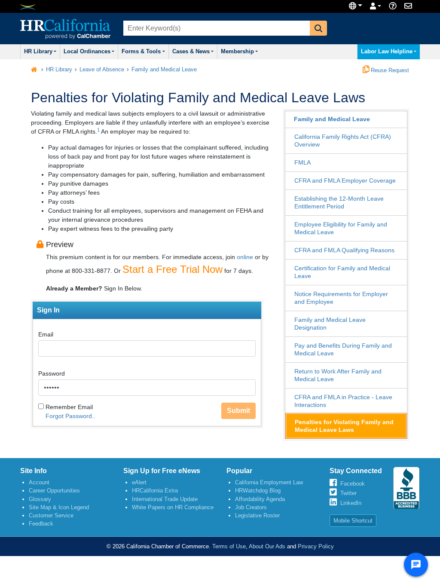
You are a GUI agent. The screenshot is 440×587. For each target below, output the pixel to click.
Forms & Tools (141, 52)
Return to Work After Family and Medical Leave (338, 375)
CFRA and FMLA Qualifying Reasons (344, 250)
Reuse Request (389, 70)
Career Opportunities (54, 490)
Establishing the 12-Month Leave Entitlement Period (339, 202)
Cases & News (191, 52)
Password (51, 373)
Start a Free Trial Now (172, 269)
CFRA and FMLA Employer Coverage (345, 180)
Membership (237, 52)
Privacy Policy (316, 546)
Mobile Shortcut (353, 520)
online (245, 257)
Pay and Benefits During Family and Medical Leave (343, 349)
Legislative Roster (257, 515)
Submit (238, 410)
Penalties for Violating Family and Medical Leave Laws (344, 426)
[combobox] (215, 28)
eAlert (139, 482)
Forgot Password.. (70, 416)
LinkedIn (350, 503)
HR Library (38, 52)
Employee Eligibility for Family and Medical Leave (340, 228)
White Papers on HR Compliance (173, 507)
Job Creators (251, 507)
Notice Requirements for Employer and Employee (341, 297)
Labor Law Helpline (386, 52)
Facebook (352, 483)
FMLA (302, 162)
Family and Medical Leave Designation (330, 323)
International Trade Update (165, 499)
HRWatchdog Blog (258, 490)
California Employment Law (269, 482)
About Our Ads (267, 546)
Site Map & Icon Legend (59, 507)
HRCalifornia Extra (155, 490)
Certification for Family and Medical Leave (342, 272)
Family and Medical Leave (164, 70)
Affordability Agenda (260, 499)
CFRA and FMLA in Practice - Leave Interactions (343, 401)
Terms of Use (229, 546)
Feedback (41, 523)
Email (45, 334)
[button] (318, 28)
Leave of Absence (101, 70)
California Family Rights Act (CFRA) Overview (342, 140)
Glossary (40, 499)
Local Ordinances (87, 52)
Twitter (348, 493)
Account (39, 482)
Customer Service (51, 515)
